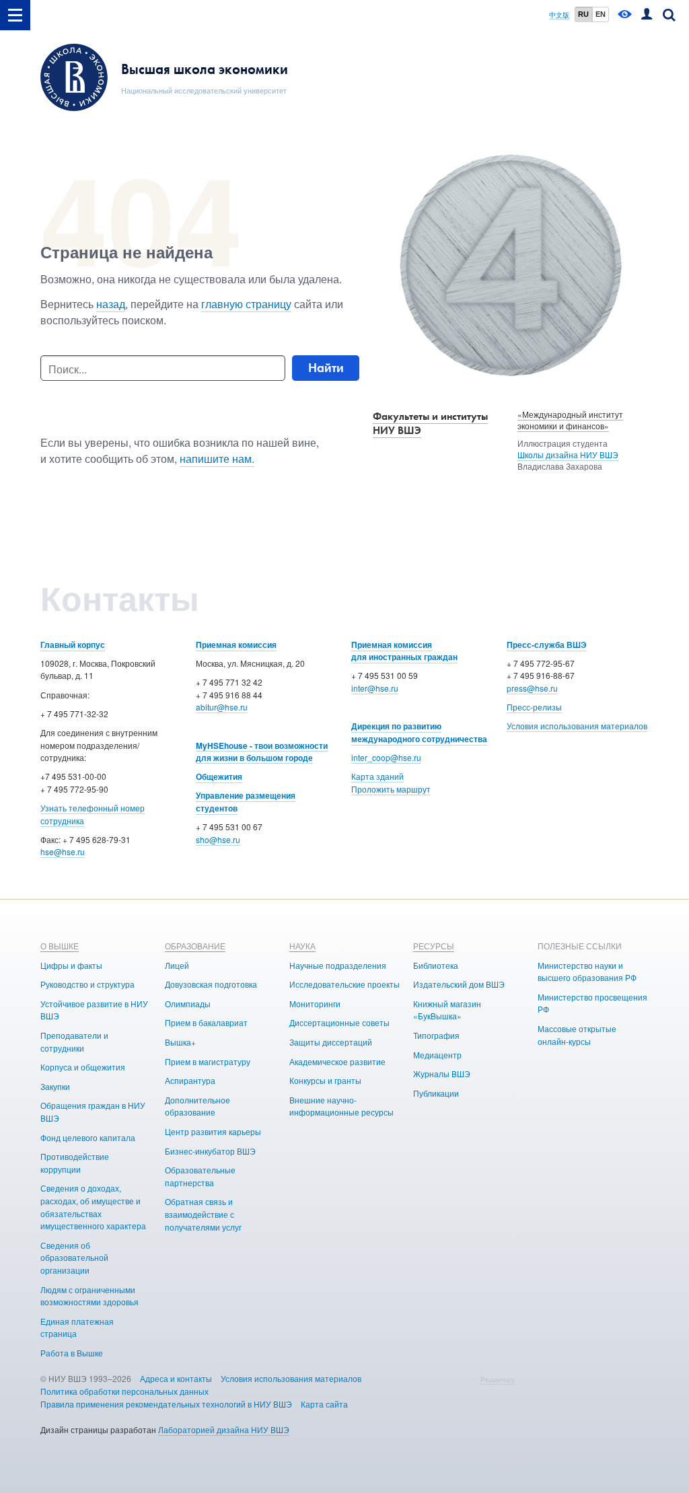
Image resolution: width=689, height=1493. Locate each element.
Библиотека (435, 965)
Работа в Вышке (71, 1352)
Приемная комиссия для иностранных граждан (404, 651)
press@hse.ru (532, 688)
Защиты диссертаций (330, 1042)
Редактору (497, 1379)
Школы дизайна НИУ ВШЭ (567, 454)
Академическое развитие (337, 1061)
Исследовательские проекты (344, 984)
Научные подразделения (337, 965)
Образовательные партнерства (200, 1176)
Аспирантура (190, 1080)
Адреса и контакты (176, 1378)
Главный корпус (72, 645)
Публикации (436, 1093)
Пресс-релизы (534, 707)
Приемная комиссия (236, 645)
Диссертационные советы (339, 1022)
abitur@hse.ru (222, 707)
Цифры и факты (71, 965)
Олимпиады (188, 1003)
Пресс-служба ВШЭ (547, 645)
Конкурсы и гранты (325, 1080)
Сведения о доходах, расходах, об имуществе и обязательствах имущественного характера (93, 1206)
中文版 (559, 15)
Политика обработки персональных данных (124, 1391)
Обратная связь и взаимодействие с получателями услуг (203, 1214)
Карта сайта (324, 1404)
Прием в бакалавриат (206, 1022)
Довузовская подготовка (211, 984)
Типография (436, 1035)
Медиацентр (437, 1054)
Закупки (55, 1086)
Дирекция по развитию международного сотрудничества (419, 732)
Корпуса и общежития (82, 1066)
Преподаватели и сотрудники (74, 1041)
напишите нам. (217, 458)
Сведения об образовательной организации (74, 1257)
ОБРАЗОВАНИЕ (195, 945)
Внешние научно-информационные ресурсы (341, 1106)
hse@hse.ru (62, 851)
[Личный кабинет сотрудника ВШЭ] (647, 15)
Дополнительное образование (197, 1106)
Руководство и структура (87, 984)
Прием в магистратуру (207, 1061)
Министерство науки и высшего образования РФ (587, 971)
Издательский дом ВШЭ (459, 984)
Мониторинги (314, 1003)
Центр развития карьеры (213, 1131)
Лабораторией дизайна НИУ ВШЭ (223, 1429)
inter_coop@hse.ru (386, 757)
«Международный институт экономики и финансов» (570, 419)
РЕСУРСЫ (433, 945)
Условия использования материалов (577, 725)
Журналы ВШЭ (441, 1073)
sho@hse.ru (218, 839)
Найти (326, 367)
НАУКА (302, 945)
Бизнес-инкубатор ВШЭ (210, 1151)
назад (110, 304)
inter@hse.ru (374, 688)
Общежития (219, 776)
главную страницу (246, 304)
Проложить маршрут (391, 789)
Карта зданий (377, 776)
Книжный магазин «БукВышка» (447, 1010)
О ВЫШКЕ (59, 945)
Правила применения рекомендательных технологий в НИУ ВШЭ (166, 1404)
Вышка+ (180, 1042)
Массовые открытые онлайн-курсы (577, 1035)
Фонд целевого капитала (87, 1137)
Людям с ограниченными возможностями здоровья (89, 1296)
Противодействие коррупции (74, 1163)
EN (600, 14)
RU (583, 14)
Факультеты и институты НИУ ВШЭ (430, 423)
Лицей (177, 965)
